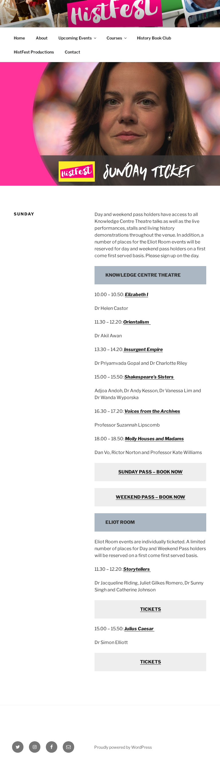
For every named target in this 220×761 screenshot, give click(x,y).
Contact (72, 51)
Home (19, 37)
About (42, 37)
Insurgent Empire (143, 349)
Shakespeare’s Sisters (149, 377)
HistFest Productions (34, 51)
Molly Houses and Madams (154, 438)
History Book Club (154, 37)
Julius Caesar (139, 628)
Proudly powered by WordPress (123, 747)
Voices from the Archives (152, 411)
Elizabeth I (136, 294)
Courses (114, 37)
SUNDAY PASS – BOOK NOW (150, 472)
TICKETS (150, 609)
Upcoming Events (75, 37)
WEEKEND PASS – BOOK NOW (150, 497)
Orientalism (137, 322)
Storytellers (137, 569)
